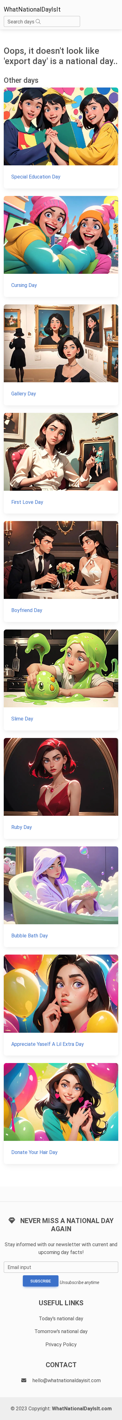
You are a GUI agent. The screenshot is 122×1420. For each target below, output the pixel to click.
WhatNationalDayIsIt (32, 9)
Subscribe (40, 1281)
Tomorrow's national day (61, 1331)
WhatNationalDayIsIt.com (82, 1409)
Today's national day (61, 1319)
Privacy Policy (61, 1344)
